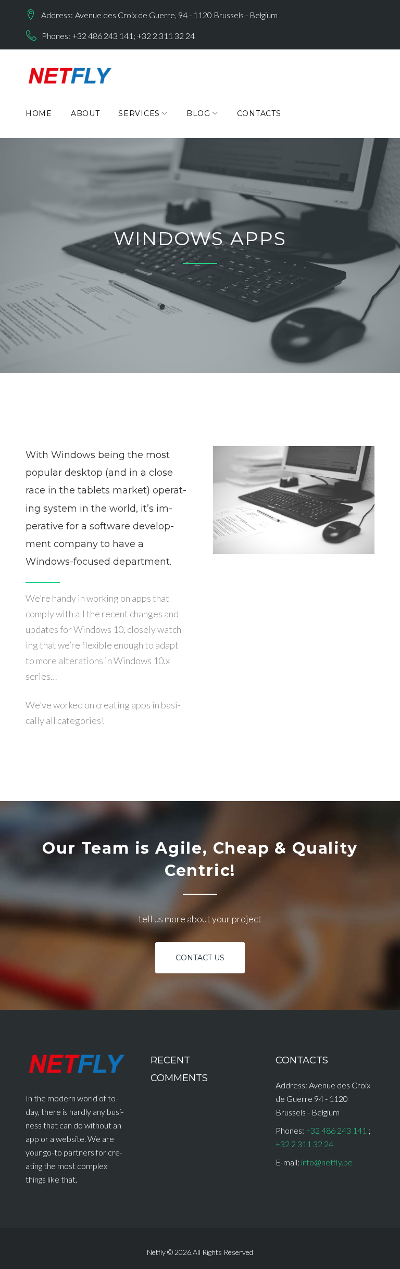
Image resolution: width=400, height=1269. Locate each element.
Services (139, 113)
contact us (200, 957)
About (85, 113)
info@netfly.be (327, 1162)
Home (39, 113)
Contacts (259, 113)
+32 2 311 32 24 (166, 36)
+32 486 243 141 (102, 36)
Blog (198, 113)
